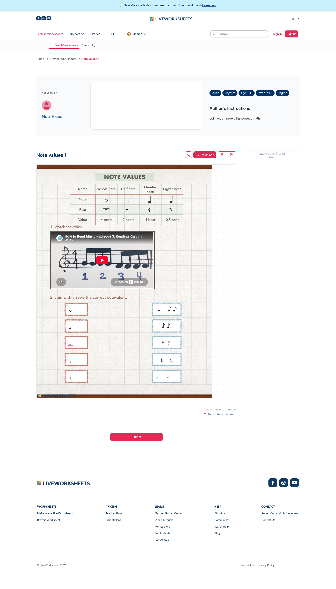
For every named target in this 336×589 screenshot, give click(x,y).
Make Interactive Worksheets (55, 513)
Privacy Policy (266, 565)
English (282, 93)
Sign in (277, 34)
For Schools (162, 539)
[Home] (171, 18)
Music (215, 93)
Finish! (136, 437)
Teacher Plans (114, 513)
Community (221, 519)
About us (219, 513)
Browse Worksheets (49, 34)
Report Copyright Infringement (280, 513)
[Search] (214, 33)
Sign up (291, 34)
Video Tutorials (164, 519)
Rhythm (230, 93)
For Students (162, 533)
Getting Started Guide (168, 513)
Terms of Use (247, 565)
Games (137, 34)
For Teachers (162, 526)
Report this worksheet (221, 414)
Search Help (221, 526)
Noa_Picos (52, 116)
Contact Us (268, 519)
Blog (217, 533)
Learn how (209, 5)
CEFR (113, 34)
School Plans (113, 519)
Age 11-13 (247, 93)
